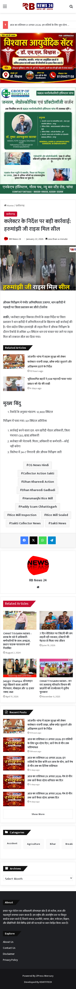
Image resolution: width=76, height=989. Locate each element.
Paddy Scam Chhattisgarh (38, 506)
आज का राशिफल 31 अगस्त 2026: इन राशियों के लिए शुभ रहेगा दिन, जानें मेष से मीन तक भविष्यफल (49, 743)
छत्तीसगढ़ (20, 205)
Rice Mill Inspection (22, 515)
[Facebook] (24, 540)
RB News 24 (15, 239)
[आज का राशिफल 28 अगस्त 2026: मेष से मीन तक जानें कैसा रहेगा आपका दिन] (14, 799)
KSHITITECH (46, 982)
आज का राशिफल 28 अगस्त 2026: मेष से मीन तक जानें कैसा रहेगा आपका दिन (49, 795)
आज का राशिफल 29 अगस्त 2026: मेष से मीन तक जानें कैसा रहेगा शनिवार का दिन (49, 778)
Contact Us (9, 948)
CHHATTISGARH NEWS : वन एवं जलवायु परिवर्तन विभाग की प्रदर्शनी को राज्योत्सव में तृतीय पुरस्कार (56, 686)
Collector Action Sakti (38, 473)
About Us (8, 942)
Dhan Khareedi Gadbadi (38, 490)
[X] (33, 540)
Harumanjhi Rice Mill (38, 498)
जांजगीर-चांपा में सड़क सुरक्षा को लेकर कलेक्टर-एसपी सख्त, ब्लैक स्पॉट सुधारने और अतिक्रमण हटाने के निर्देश (49, 361)
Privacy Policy (10, 960)
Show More (38, 814)
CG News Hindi (38, 465)
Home (10, 205)
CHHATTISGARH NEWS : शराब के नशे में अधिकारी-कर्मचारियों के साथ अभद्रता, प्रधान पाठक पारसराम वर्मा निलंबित (17, 640)
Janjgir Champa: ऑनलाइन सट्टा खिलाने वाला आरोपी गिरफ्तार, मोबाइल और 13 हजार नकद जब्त (18, 686)
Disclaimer (9, 954)
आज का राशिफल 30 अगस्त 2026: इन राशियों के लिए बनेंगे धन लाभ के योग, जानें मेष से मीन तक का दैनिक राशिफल (50, 762)
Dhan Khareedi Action (38, 481)
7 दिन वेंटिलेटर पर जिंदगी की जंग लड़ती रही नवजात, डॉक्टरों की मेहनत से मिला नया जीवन (56, 637)
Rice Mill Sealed (57, 515)
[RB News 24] (38, 6)
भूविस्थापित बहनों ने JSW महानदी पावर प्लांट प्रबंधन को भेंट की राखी (49, 381)
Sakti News (58, 523)
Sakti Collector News (26, 523)
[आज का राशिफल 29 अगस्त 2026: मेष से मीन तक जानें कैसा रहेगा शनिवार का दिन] (14, 782)
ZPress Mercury (44, 976)
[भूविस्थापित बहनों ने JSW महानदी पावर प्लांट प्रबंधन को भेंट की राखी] (14, 384)
